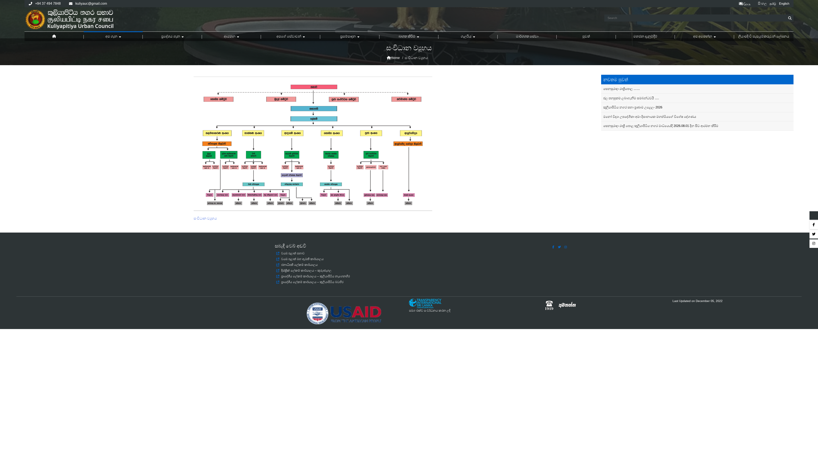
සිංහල (762, 3)
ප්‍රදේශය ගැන (170, 36)
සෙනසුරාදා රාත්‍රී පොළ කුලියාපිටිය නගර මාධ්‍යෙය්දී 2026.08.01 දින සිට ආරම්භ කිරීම (660, 126)
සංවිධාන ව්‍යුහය (205, 218)
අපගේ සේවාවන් (289, 36)
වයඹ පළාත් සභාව (293, 253)
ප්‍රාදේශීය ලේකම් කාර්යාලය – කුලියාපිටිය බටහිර (312, 282)
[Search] (790, 18)
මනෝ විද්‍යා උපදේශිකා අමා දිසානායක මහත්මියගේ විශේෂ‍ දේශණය (649, 116)
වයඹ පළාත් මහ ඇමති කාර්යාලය (302, 259)
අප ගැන (111, 36)
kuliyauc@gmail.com (91, 3)
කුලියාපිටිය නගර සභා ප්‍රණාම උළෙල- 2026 (632, 107)
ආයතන (229, 36)
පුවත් (586, 36)
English (784, 3)
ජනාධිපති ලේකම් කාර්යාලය (299, 264)
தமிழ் (773, 3)
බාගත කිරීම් (407, 36)
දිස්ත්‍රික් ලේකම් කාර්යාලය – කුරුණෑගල (306, 270)
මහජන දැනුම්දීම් (645, 36)
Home (395, 58)
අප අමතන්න (702, 36)
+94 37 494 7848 (48, 3)
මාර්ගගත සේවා (527, 36)
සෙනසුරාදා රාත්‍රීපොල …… (621, 89)
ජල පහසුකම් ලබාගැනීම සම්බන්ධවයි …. (631, 98)
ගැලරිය (466, 36)
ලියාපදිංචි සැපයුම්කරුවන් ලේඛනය (763, 36)
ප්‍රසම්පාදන (348, 36)
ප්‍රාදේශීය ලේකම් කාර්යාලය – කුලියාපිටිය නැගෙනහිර (315, 276)
